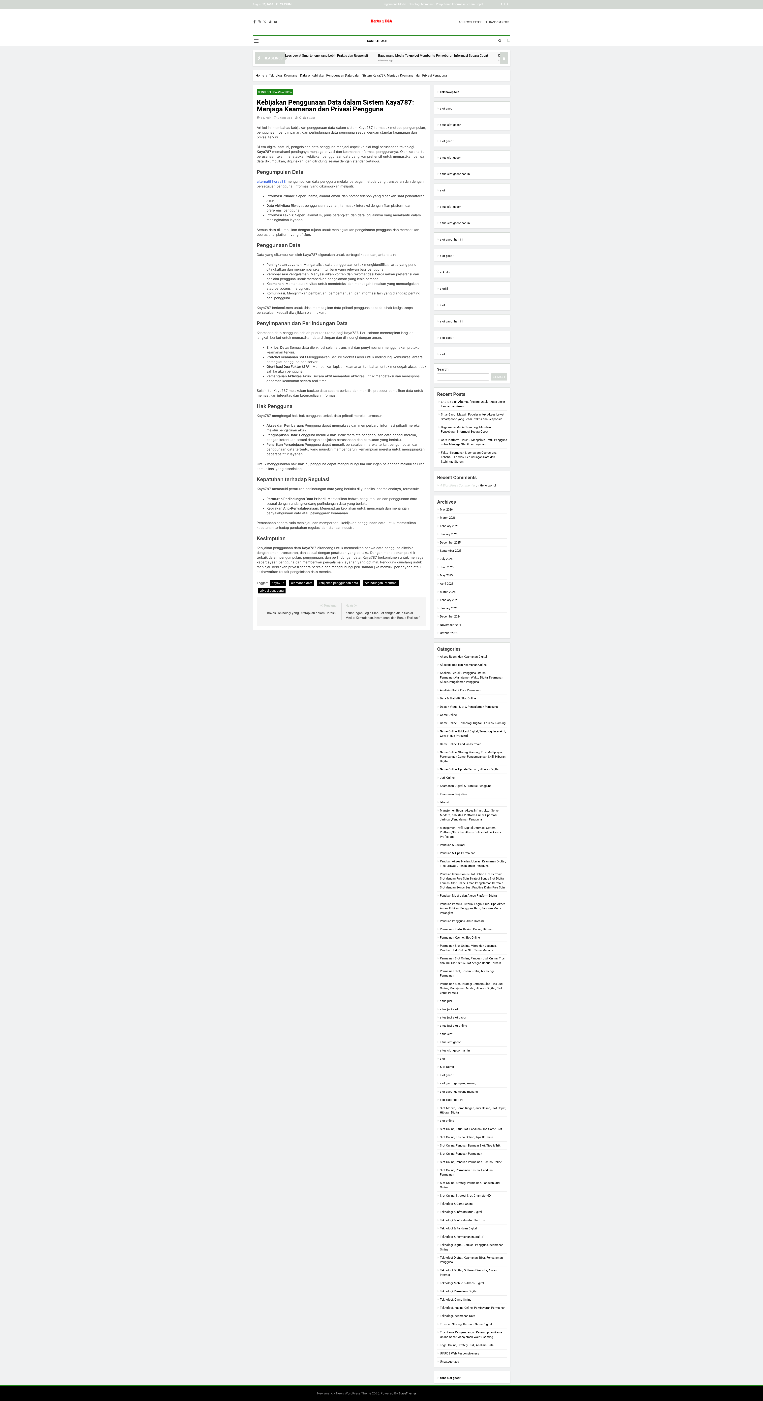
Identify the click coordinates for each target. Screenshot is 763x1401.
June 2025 (446, 567)
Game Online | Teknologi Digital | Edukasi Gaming (472, 723)
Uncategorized (449, 1361)
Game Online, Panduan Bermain (460, 744)
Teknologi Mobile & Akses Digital (462, 1283)
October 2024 (449, 633)
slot (442, 190)
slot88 (444, 288)
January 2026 (448, 534)
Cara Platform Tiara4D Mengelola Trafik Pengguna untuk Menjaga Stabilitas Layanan (427, 4)
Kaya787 (278, 583)
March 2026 (447, 517)
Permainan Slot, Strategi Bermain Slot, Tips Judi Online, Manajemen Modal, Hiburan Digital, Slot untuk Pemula (471, 988)
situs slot (446, 1034)
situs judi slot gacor (453, 1017)
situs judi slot (449, 1009)
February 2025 (449, 600)
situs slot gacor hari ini (455, 174)
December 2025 (450, 542)
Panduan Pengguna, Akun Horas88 (462, 921)
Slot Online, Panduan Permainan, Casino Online (471, 1162)
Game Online (448, 715)
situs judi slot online (453, 1025)
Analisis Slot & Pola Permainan (460, 690)
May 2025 (446, 575)
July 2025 (446, 559)
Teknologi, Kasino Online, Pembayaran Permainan (472, 1308)
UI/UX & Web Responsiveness (459, 1353)
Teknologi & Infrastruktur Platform (462, 1220)
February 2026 (449, 526)
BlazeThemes (408, 1393)
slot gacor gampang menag (458, 1083)
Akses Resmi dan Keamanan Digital (463, 656)
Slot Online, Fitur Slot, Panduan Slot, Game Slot (471, 1129)
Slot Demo (447, 1067)
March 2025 (447, 592)
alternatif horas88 (271, 181)
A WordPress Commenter (457, 485)
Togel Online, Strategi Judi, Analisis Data (467, 1345)
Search (442, 369)
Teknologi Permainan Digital (458, 1291)
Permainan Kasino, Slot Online (460, 937)
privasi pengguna (271, 590)
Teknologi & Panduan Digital (458, 1228)
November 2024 (450, 625)
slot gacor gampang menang (459, 1091)
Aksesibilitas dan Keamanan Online (463, 665)
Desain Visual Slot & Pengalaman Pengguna (469, 707)
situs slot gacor (450, 125)
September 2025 (450, 550)
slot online (447, 1120)
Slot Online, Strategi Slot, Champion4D (465, 1195)
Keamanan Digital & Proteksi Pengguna (465, 786)
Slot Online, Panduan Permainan (461, 1153)
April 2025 (446, 583)
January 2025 (448, 608)
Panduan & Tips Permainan (457, 853)
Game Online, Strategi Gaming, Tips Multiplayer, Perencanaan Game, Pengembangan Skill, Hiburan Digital (472, 757)
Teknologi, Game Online (455, 1299)
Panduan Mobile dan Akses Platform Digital (469, 895)
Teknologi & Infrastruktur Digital (461, 1212)
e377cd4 (266, 118)
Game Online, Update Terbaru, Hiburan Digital (469, 769)
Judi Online (447, 778)
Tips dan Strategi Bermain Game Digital (466, 1324)
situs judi (446, 1001)
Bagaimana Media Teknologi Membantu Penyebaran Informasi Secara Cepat (342, 55)
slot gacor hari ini (451, 239)
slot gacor (446, 108)
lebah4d (445, 802)
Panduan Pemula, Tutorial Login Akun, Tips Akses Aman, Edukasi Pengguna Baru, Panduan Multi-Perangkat (472, 908)
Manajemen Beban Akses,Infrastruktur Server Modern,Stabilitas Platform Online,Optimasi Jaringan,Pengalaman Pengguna (470, 815)
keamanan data (301, 583)
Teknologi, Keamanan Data (275, 92)
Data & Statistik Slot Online (458, 698)
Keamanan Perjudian (453, 794)
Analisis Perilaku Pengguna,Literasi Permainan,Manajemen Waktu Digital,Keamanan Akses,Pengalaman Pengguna (471, 677)
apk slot (445, 272)
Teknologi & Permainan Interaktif (461, 1237)
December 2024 (450, 616)
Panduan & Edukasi (452, 845)
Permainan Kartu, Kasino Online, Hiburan (466, 929)
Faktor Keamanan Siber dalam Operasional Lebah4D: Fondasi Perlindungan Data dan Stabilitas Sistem (469, 457)
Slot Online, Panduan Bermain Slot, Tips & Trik (470, 1145)
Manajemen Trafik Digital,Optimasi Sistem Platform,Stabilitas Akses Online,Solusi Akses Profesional (470, 832)
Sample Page (377, 41)
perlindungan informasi (380, 583)
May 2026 (446, 509)
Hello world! (488, 485)
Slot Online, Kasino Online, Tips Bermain (466, 1137)
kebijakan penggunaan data (338, 583)
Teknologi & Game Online (456, 1204)
